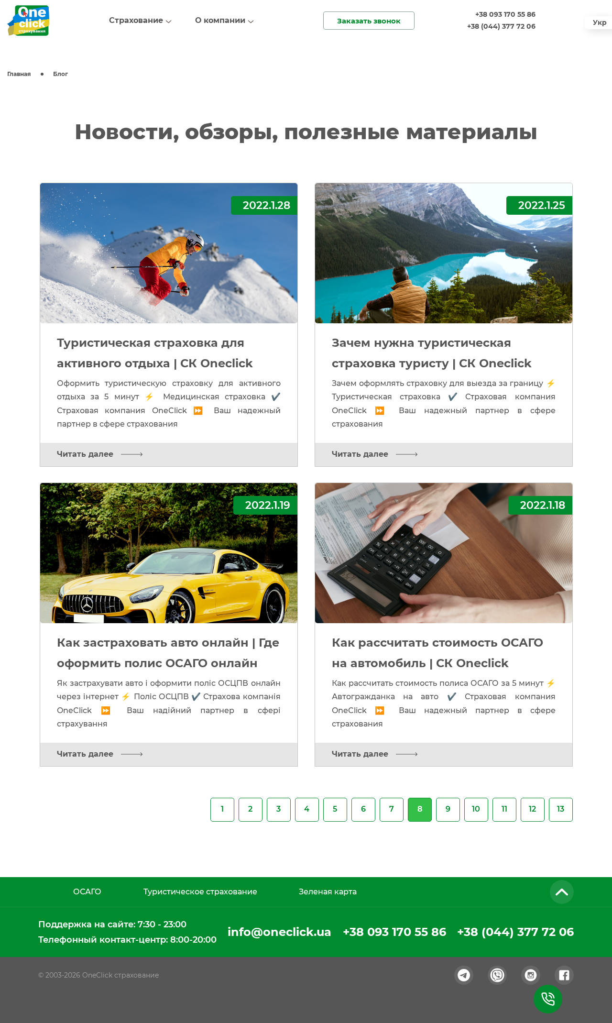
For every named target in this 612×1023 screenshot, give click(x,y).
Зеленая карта (328, 891)
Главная (19, 73)
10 (476, 809)
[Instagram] (530, 975)
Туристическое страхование (200, 891)
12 (532, 809)
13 (560, 809)
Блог (60, 73)
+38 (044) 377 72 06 (501, 26)
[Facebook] (564, 975)
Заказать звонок (369, 20)
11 (504, 809)
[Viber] (497, 975)
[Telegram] (463, 975)
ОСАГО (87, 891)
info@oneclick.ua (279, 932)
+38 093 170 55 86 (505, 14)
